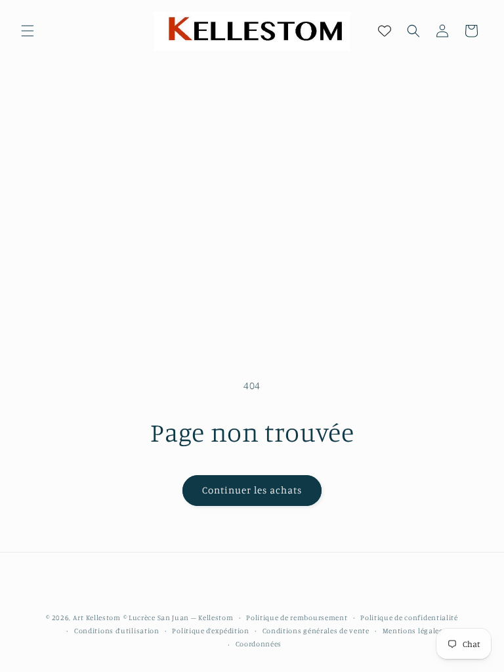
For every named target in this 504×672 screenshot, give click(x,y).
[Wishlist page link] (384, 30)
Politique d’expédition (210, 630)
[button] (27, 30)
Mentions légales (413, 630)
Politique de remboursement (296, 617)
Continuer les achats (252, 490)
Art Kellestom (97, 617)
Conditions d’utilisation (116, 630)
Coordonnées (259, 643)
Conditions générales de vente (315, 630)
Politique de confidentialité (409, 617)
